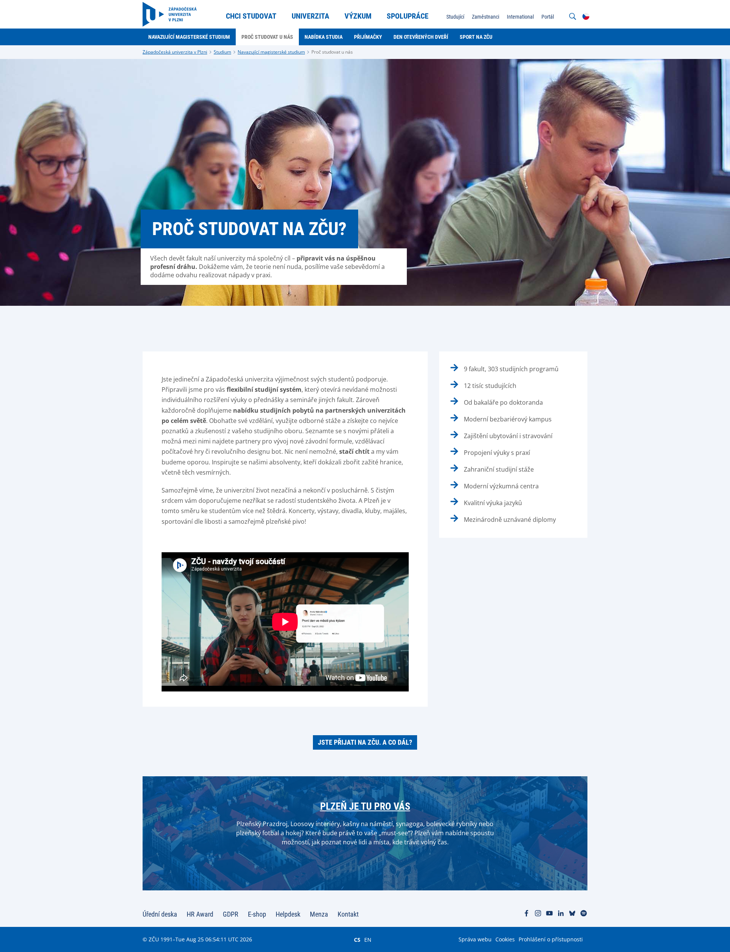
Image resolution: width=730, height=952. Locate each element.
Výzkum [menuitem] (357, 16)
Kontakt (348, 914)
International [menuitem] (520, 17)
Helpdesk (288, 914)
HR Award (200, 914)
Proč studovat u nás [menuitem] (267, 37)
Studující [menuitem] (455, 17)
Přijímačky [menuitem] (368, 37)
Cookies (505, 939)
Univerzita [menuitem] (310, 16)
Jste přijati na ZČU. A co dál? (365, 742)
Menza (319, 914)
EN (367, 939)
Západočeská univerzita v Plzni (175, 52)
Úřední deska (160, 914)
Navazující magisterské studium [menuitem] (189, 37)
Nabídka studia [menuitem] (324, 37)
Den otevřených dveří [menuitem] (421, 37)
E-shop (257, 914)
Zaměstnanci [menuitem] (485, 17)
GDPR (230, 914)
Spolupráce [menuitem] (407, 16)
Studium (222, 52)
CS (357, 939)
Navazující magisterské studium (271, 52)
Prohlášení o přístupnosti (551, 939)
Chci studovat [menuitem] (251, 16)
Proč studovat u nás (332, 52)
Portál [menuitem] (547, 17)
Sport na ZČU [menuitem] (476, 37)
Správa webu (475, 939)
